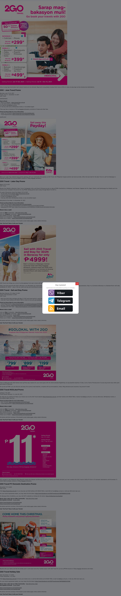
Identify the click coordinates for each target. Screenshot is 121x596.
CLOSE (77, 283)
